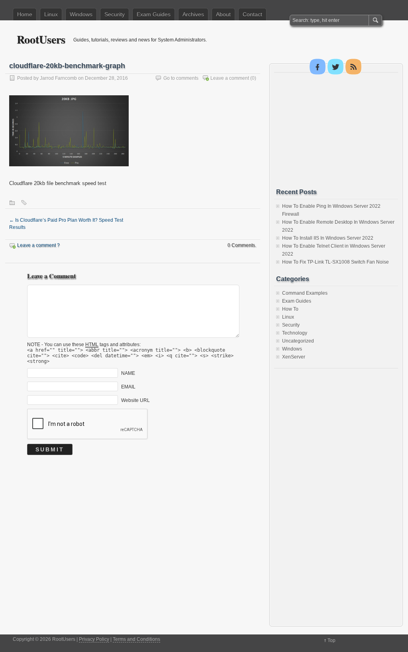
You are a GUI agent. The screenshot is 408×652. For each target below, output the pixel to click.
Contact (252, 14)
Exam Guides (154, 14)
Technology (294, 333)
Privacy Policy (94, 639)
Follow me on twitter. (335, 67)
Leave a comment (229, 78)
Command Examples (305, 293)
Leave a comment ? (38, 245)
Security (114, 14)
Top (331, 640)
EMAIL (128, 386)
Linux (51, 14)
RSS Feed (353, 67)
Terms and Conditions (136, 639)
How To (290, 309)
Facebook (318, 67)
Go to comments (180, 78)
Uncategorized (298, 341)
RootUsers (41, 39)
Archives (193, 14)
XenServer (293, 357)
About (223, 14)
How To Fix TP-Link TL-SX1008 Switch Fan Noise (335, 262)
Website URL (135, 400)
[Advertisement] (336, 130)
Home (24, 14)
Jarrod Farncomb (58, 78)
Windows (81, 14)
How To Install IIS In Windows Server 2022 (327, 238)
